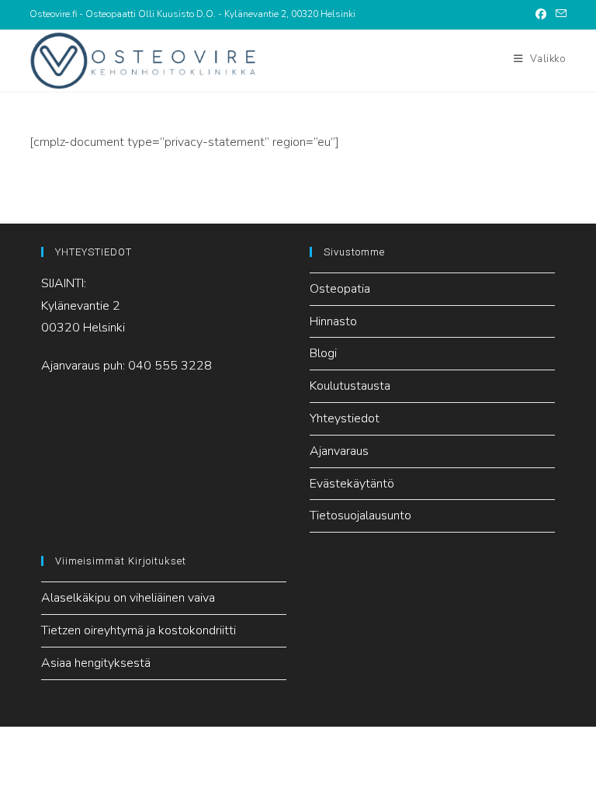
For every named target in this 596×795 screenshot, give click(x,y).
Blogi (323, 353)
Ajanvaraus (339, 451)
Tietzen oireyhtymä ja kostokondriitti (138, 630)
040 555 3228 (170, 365)
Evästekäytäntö (352, 483)
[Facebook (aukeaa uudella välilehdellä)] (541, 15)
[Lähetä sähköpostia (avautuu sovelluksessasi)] (559, 15)
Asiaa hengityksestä (96, 663)
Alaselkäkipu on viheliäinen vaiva (128, 597)
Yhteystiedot (344, 418)
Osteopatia (340, 288)
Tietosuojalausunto (360, 515)
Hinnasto (333, 321)
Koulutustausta (350, 385)
